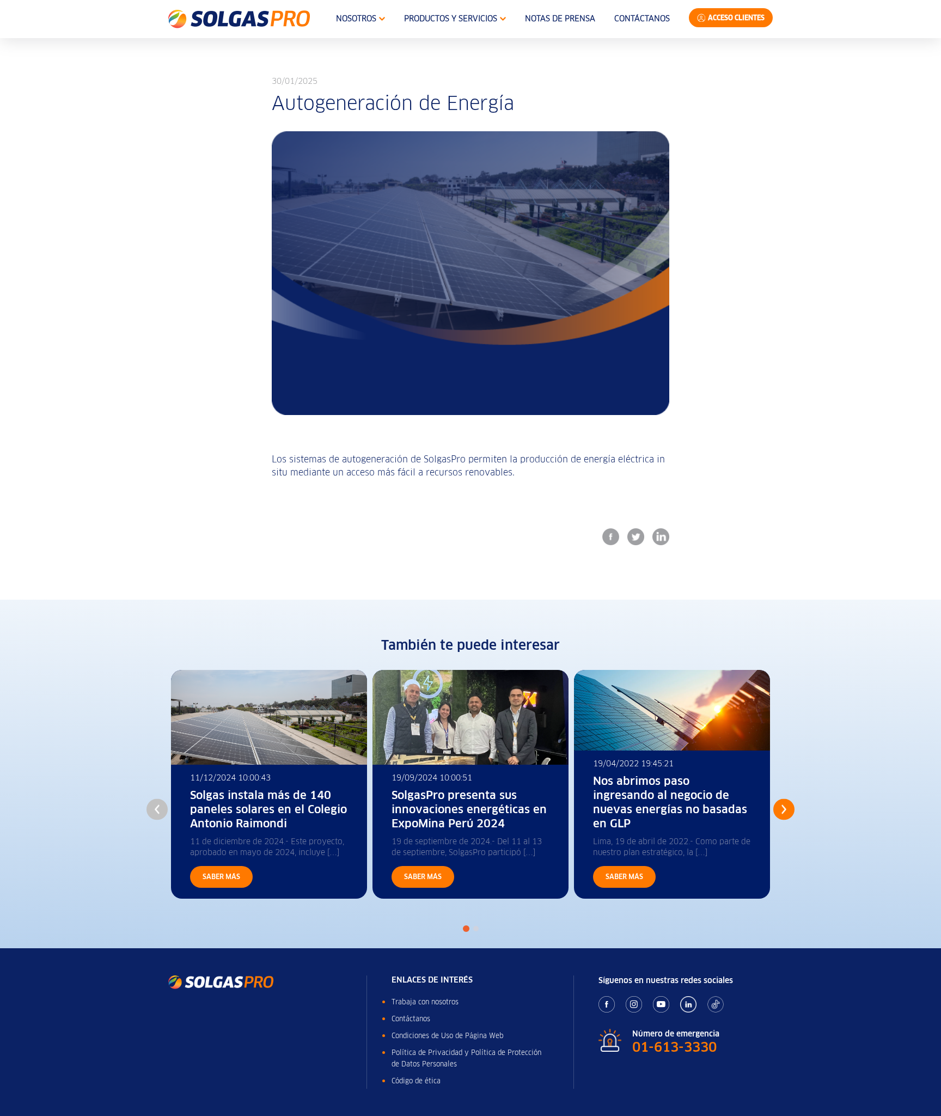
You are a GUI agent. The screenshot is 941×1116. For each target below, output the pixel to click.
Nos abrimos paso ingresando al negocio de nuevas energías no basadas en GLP (670, 802)
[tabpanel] (269, 784)
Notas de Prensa (560, 18)
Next (784, 809)
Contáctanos (642, 18)
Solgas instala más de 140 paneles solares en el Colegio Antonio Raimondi (268, 809)
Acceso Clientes (736, 18)
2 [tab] (476, 928)
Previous (157, 809)
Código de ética (416, 1081)
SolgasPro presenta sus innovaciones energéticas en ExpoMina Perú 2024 (469, 809)
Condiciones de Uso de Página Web (448, 1036)
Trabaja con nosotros (425, 1002)
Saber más (221, 877)
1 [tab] (466, 928)
